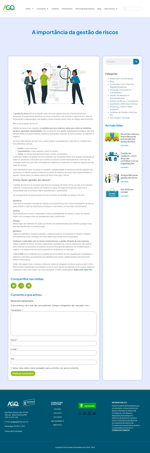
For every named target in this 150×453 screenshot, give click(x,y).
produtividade (58, 170)
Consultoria (41, 9)
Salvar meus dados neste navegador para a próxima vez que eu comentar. (46, 368)
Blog (99, 9)
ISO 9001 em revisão (127, 190)
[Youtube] (94, 413)
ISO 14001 (57, 413)
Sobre (28, 9)
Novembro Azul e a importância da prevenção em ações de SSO (130, 138)
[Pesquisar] (136, 61)
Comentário (17, 310)
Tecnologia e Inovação (120, 118)
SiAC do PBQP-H (57, 421)
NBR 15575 (57, 425)
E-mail (14, 349)
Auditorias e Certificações (121, 78)
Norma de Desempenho (85, 9)
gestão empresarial (69, 131)
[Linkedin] (89, 413)
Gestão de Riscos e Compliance (124, 101)
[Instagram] (80, 413)
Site (12, 359)
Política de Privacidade (13, 431)
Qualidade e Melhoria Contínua (123, 104)
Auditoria (55, 9)
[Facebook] (84, 413)
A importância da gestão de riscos (129, 176)
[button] (14, 286)
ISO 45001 (58, 417)
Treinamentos (67, 9)
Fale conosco (109, 9)
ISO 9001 (57, 409)
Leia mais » (125, 145)
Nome (14, 340)
